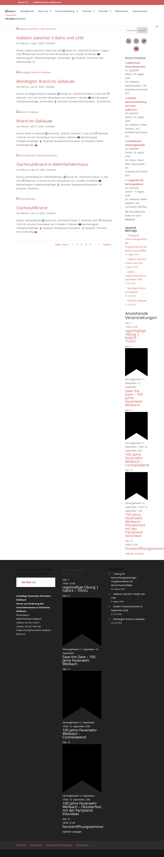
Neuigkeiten (27, 11)
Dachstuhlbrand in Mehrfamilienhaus (52, 164)
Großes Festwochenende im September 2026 (135, 275)
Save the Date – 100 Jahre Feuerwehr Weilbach (78, 660)
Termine (86, 11)
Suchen (142, 30)
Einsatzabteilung (64, 11)
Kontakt (103, 11)
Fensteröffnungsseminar (83, 826)
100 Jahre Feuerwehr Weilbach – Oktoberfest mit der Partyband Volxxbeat (135, 525)
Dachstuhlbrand (31, 208)
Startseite (10, 11)
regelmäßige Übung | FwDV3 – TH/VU (135, 336)
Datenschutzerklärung (59, 845)
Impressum (36, 845)
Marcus (25, 43)
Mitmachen (121, 11)
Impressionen (139, 11)
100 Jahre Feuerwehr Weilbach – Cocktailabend (137, 459)
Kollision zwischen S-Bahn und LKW (50, 38)
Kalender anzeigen (134, 553)
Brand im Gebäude (34, 121)
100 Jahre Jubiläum (15, 19)
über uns (43, 11)
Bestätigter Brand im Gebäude (45, 81)
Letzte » (107, 244)
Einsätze (50, 43)
